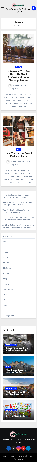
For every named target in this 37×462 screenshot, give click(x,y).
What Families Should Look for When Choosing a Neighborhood (17, 394)
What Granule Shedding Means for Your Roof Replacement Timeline (15, 372)
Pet (3, 300)
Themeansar (18, 459)
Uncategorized (8, 316)
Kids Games (6, 268)
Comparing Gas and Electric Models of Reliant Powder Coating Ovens (17, 350)
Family (18, 67)
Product (5, 310)
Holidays (5, 252)
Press (4, 305)
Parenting (6, 294)
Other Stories (7, 289)
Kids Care (6, 263)
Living (4, 279)
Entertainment (8, 236)
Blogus (29, 456)
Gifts (18, 149)
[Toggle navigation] (2, 8)
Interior (5, 257)
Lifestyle (5, 273)
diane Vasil (13, 161)
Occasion (5, 284)
